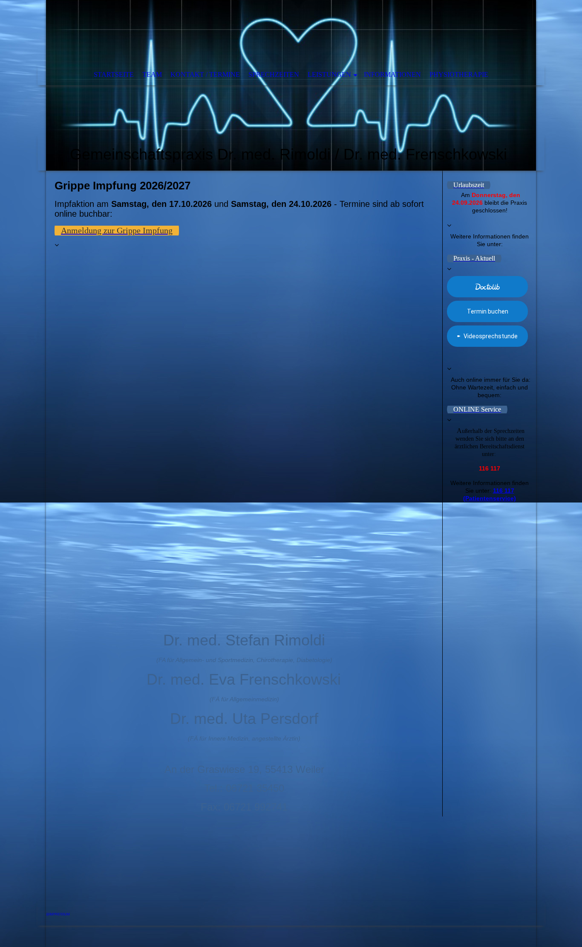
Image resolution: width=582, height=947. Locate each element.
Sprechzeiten (273, 74)
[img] (291, 85)
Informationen (392, 74)
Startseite (114, 74)
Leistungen (329, 74)
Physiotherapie (458, 74)
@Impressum (58, 914)
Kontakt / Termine (205, 74)
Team (152, 74)
